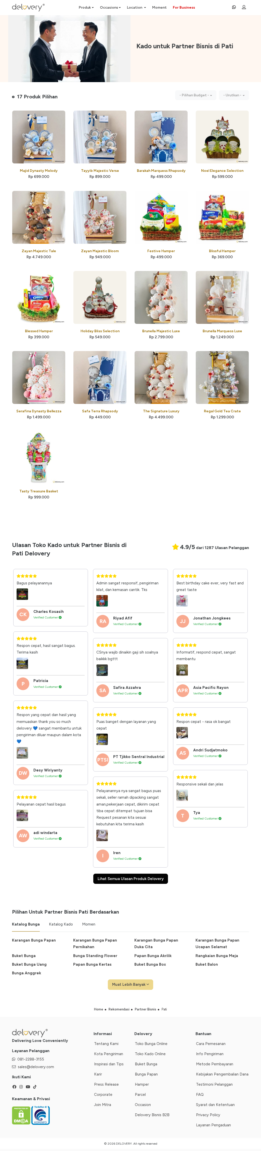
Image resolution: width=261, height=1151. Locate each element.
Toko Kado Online (150, 1054)
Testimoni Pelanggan (214, 1084)
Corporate (103, 1094)
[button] (195, 95)
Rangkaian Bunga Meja (216, 955)
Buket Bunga (24, 955)
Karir (98, 1074)
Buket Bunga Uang (29, 964)
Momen (88, 924)
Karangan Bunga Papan (34, 940)
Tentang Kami (106, 1043)
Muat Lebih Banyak (129, 984)
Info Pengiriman (210, 1054)
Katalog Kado (61, 924)
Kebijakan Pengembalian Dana (222, 1074)
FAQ (200, 1094)
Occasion (143, 1104)
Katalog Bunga (26, 924)
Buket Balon (206, 964)
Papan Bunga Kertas (92, 964)
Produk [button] (85, 7)
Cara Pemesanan (211, 1043)
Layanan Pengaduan (213, 1125)
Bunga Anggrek (26, 973)
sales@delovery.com (36, 1067)
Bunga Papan (146, 1074)
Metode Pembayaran (214, 1064)
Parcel (140, 1094)
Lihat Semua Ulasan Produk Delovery (131, 878)
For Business (184, 7)
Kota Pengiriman (108, 1054)
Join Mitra (102, 1104)
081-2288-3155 (30, 1059)
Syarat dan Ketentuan (215, 1104)
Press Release (106, 1084)
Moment (159, 7)
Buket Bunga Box (150, 964)
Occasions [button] (109, 7)
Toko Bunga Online (151, 1043)
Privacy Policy (208, 1115)
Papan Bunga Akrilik (153, 955)
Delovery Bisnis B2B (152, 1115)
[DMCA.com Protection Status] (21, 1115)
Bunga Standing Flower (95, 955)
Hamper (142, 1084)
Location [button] (135, 7)
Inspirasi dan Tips (109, 1064)
